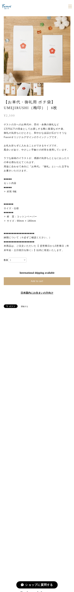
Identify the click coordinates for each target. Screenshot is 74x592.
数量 (6, 260)
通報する (24, 306)
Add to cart (37, 281)
